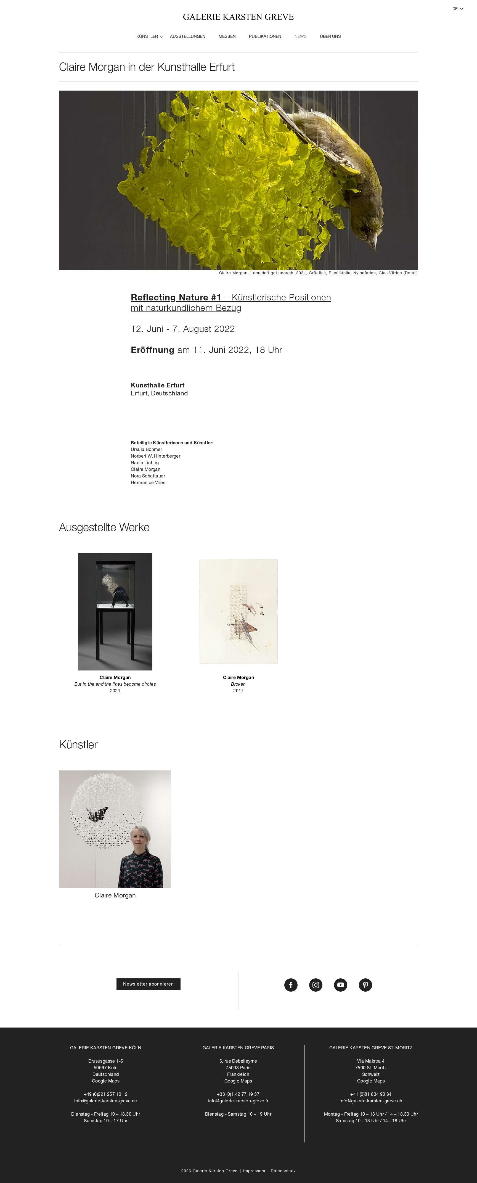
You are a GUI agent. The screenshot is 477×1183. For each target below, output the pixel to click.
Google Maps (106, 1081)
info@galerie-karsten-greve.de (105, 1101)
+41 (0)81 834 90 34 (371, 1095)
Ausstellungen (187, 37)
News (301, 37)
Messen (227, 37)
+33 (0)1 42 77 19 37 (238, 1095)
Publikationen (265, 37)
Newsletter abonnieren (148, 985)
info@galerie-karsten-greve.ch (371, 1101)
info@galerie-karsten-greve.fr (238, 1101)
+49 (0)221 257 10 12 (106, 1095)
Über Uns (330, 37)
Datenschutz (283, 1171)
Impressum (254, 1171)
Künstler (147, 37)
